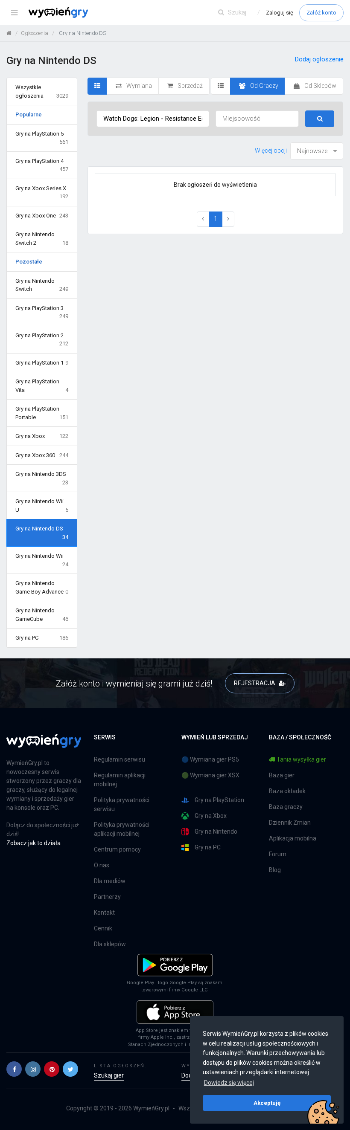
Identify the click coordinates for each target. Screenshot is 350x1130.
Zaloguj (279, 12)
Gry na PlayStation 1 (41, 362)
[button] (14, 1069)
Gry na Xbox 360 (41, 455)
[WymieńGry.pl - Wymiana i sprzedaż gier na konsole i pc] (58, 10)
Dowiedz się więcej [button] (229, 1082)
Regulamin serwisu (119, 759)
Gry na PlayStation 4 (41, 165)
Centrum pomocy (117, 849)
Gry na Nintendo (216, 831)
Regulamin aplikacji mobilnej (120, 780)
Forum (277, 854)
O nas (101, 865)
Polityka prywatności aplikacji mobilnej (121, 829)
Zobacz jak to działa (33, 843)
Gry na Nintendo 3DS (41, 478)
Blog (275, 869)
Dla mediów (109, 881)
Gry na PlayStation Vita (41, 385)
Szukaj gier (109, 1075)
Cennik (103, 928)
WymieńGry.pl (151, 1108)
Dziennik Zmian (290, 822)
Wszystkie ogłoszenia (41, 91)
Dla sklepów (110, 944)
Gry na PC (41, 638)
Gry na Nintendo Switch (41, 285)
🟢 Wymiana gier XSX (210, 775)
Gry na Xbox (41, 436)
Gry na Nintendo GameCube (41, 614)
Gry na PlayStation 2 (41, 339)
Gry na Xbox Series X (41, 192)
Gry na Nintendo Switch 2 (41, 238)
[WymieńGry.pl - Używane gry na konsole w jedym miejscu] (43, 745)
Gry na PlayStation (219, 800)
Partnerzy (107, 896)
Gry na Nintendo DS (41, 532)
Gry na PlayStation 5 (41, 137)
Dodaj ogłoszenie (319, 59)
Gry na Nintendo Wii (41, 560)
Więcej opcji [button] (271, 150)
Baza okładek (287, 791)
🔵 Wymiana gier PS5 (210, 759)
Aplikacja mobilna (292, 838)
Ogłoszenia (34, 33)
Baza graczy (286, 806)
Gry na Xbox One (41, 215)
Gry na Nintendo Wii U (41, 505)
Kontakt (104, 912)
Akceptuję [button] (267, 1102)
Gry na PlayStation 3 (41, 312)
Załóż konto (321, 12)
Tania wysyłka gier (301, 759)
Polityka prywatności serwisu (121, 804)
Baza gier (282, 775)
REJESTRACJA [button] (255, 683)
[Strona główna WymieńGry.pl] (9, 33)
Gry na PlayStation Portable (41, 413)
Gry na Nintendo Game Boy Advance (41, 587)
